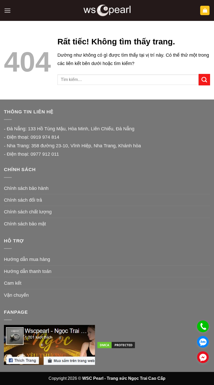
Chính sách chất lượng (28, 211)
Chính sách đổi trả (23, 200)
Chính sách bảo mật (25, 223)
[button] (7, 11)
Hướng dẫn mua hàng (27, 259)
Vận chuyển (16, 295)
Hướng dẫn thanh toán (27, 271)
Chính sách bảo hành (26, 188)
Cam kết (12, 283)
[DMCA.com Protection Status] (116, 344)
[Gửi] (204, 79)
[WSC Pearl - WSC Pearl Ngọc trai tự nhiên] (107, 10)
